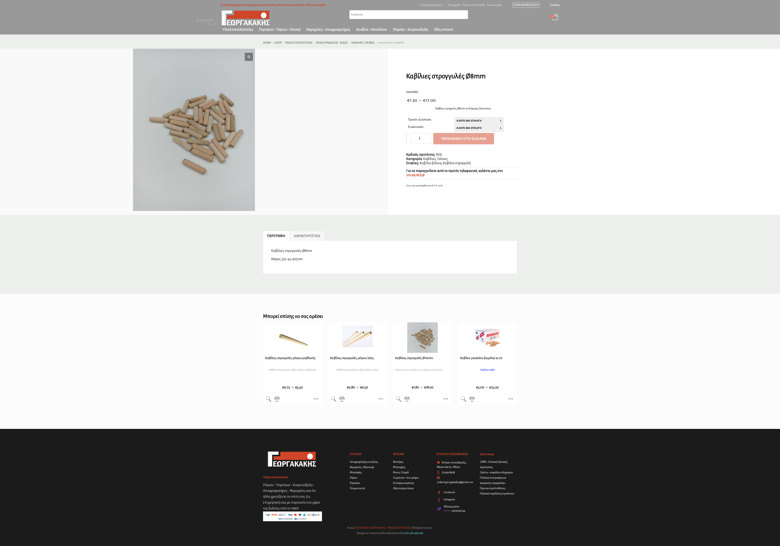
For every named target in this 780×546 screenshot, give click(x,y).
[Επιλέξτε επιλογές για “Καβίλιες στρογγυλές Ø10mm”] (446, 399)
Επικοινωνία (494, 4)
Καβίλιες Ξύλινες (435, 159)
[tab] (276, 236)
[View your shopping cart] (555, 17)
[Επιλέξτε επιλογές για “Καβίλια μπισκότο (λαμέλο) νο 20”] (511, 399)
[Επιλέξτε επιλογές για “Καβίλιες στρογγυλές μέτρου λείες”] (381, 399)
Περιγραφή (276, 236)
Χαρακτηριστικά (307, 236)
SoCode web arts (413, 533)
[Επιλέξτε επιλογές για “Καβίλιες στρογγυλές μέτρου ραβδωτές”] (316, 399)
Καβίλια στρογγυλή (457, 163)
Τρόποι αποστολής (473, 4)
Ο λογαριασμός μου (431, 4)
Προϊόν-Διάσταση (419, 119)
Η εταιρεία (454, 4)
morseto (412, 92)
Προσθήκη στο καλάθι (463, 139)
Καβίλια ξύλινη (430, 163)
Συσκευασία (416, 126)
